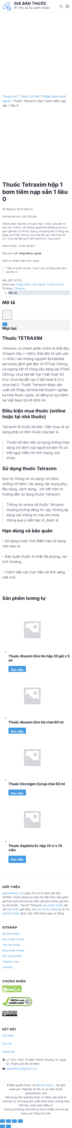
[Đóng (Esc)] (2, 1121)
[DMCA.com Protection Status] (12, 991)
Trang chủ (9, 96)
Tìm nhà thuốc (11, 944)
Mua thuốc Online (13, 950)
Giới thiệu (8, 1035)
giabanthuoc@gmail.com (21, 1068)
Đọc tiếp (17, 670)
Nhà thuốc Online (13, 939)
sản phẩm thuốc (52, 905)
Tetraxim (19, 288)
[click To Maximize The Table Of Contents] (7, 315)
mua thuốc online (47, 909)
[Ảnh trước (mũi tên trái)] (2, 1126)
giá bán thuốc (11, 913)
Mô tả (12, 293)
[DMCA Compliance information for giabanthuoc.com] (17, 1005)
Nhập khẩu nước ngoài (31, 284)
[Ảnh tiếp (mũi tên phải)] (8, 1126)
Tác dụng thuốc (12, 956)
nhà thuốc (13, 909)
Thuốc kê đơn (30, 96)
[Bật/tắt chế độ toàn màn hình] (14, 1121)
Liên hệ (6, 1043)
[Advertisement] (36, 49)
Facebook (8, 1051)
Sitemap (7, 967)
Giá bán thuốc (30, 3)
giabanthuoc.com (13, 893)
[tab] (39, 292)
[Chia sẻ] (8, 1121)
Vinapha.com (10, 961)
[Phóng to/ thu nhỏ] (20, 1121)
